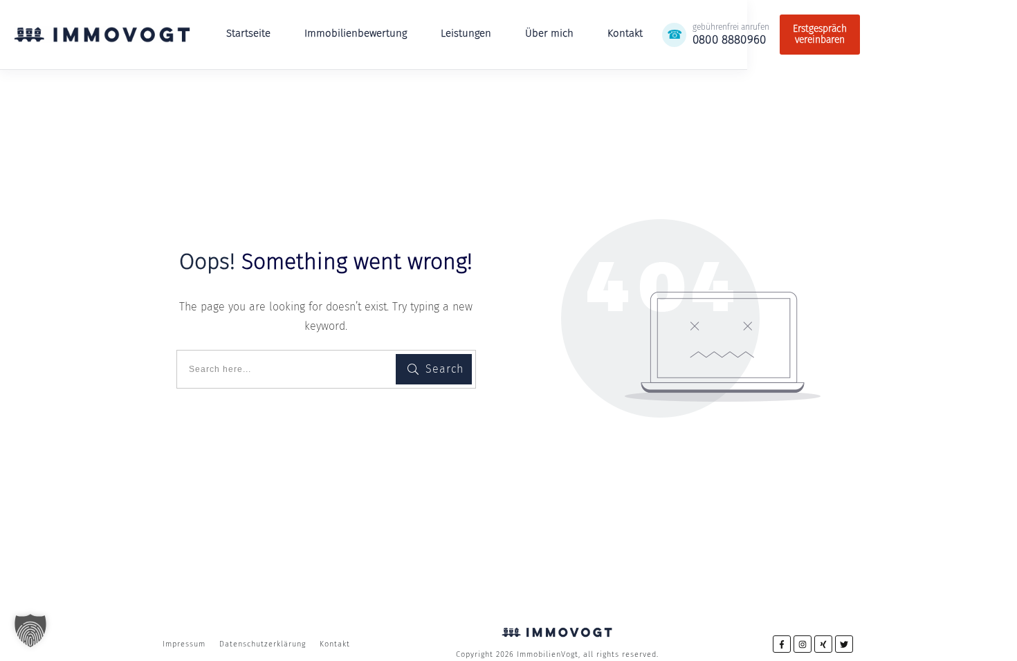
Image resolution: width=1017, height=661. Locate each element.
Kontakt (625, 33)
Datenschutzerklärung (262, 644)
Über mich (549, 33)
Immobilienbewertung (355, 33)
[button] (30, 630)
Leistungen (466, 33)
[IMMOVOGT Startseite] (102, 34)
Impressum (184, 644)
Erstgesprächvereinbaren (820, 34)
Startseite (248, 33)
